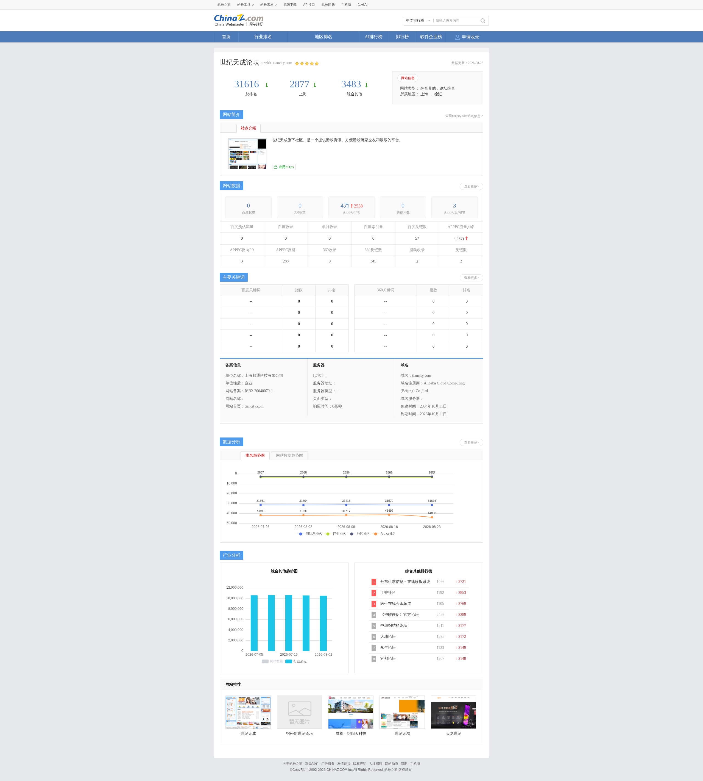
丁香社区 (388, 593)
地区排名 (323, 36)
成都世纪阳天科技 (351, 734)
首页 (226, 36)
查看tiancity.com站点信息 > (464, 116)
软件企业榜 (431, 36)
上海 (303, 94)
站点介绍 (248, 128)
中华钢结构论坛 (393, 626)
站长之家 (224, 5)
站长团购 (328, 5)
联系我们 (312, 764)
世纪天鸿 (402, 734)
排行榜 (402, 36)
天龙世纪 (453, 734)
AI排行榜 (374, 36)
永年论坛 (388, 648)
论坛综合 (447, 88)
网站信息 (407, 78)
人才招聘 (375, 764)
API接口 (309, 5)
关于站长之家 (293, 764)
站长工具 (243, 5)
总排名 (251, 94)
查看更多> (471, 186)
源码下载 (290, 5)
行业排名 (263, 36)
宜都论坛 (388, 659)
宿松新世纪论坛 (299, 734)
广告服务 (327, 764)
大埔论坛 (388, 637)
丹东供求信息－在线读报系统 (405, 582)
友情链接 (343, 764)
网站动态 (391, 764)
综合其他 (354, 94)
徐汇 (438, 94)
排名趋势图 (255, 455)
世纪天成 (248, 734)
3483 (351, 84)
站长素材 (267, 5)
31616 (247, 84)
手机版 (415, 764)
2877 (299, 84)
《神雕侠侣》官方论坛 (399, 615)
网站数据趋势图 (289, 455)
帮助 (404, 764)
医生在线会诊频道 (395, 604)
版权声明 (359, 764)
